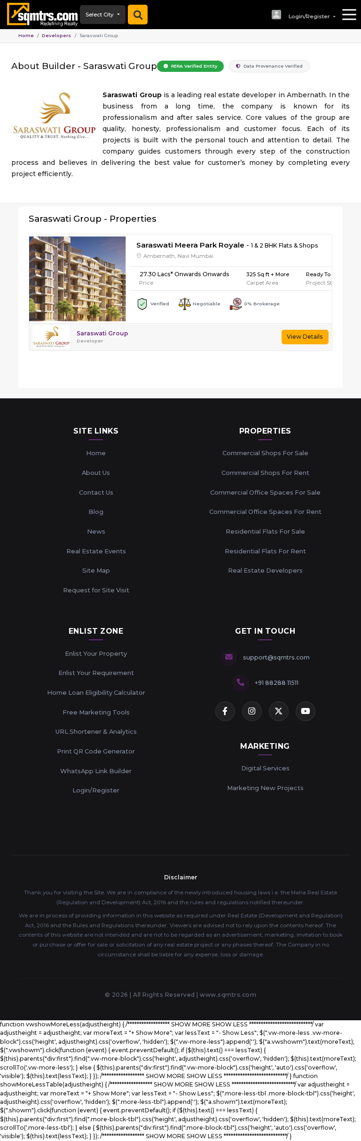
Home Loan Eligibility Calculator (96, 692)
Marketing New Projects (265, 788)
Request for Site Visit (96, 590)
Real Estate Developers (265, 570)
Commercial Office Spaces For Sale (265, 492)
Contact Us (96, 492)
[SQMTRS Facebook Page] (225, 711)
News (96, 531)
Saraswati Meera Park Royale (190, 245)
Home (26, 35)
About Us (96, 472)
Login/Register (95, 790)
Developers (56, 35)
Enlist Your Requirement (96, 672)
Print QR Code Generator (96, 751)
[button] (303, 14)
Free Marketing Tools (96, 712)
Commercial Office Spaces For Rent (265, 511)
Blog (95, 511)
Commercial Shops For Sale (265, 453)
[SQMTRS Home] (40, 14)
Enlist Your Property (96, 653)
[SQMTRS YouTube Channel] (305, 711)
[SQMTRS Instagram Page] (252, 711)
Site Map (96, 570)
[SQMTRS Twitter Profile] (279, 711)
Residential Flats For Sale (265, 531)
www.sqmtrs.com (228, 994)
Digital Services (265, 768)
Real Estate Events (96, 551)
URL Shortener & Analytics (96, 731)
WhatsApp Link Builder (96, 771)
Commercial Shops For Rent (265, 472)
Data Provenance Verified (272, 66)
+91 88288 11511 (276, 682)
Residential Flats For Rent (265, 551)
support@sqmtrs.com (276, 657)
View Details (305, 336)
